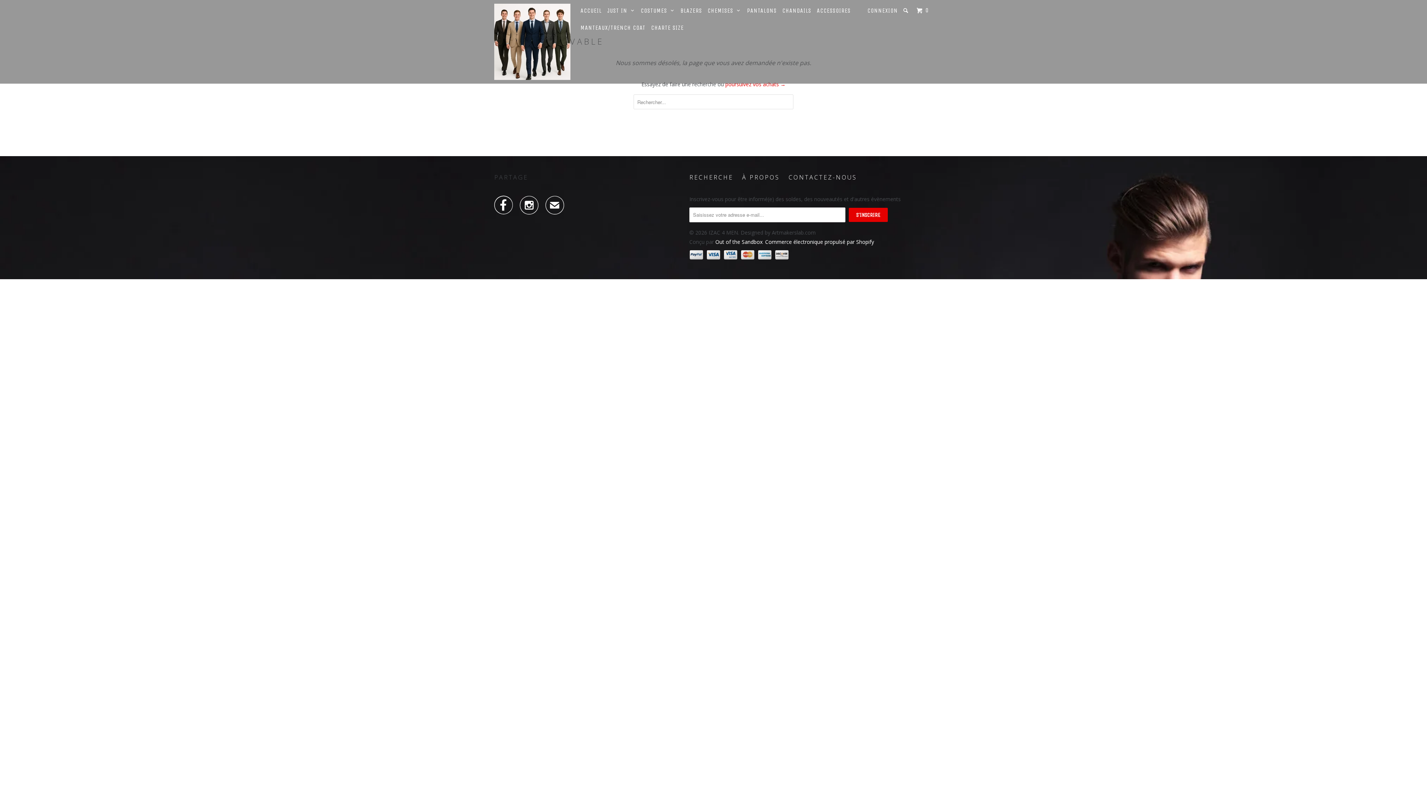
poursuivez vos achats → (755, 84)
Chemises (722, 10)
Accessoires (834, 10)
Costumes (656, 10)
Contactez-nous (823, 177)
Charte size (667, 27)
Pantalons (762, 10)
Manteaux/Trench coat (612, 27)
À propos (761, 177)
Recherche (711, 177)
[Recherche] (906, 10)
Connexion (882, 10)
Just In (619, 10)
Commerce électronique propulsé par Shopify (819, 241)
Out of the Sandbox (739, 241)
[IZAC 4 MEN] (532, 42)
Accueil (591, 10)
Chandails (796, 10)
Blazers (691, 10)
